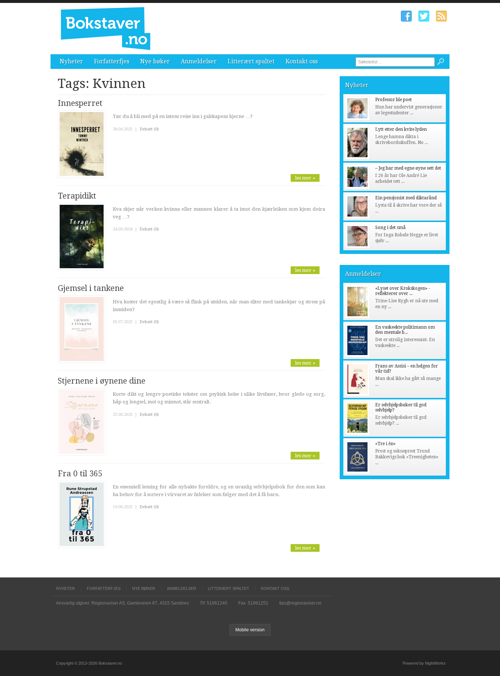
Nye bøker (155, 61)
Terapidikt (77, 195)
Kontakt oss (302, 61)
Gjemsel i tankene (91, 288)
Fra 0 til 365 (80, 473)
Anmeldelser (199, 61)
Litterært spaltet (251, 61)
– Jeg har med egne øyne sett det (408, 168)
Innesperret (80, 103)
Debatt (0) (149, 129)
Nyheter (71, 61)
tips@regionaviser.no (300, 603)
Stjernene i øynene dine (101, 380)
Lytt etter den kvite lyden (401, 129)
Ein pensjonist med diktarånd (406, 197)
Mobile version (250, 629)
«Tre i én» (385, 443)
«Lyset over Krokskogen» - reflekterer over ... (402, 291)
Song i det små (390, 227)
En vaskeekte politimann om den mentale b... (405, 330)
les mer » (305, 178)
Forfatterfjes (111, 61)
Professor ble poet (393, 99)
